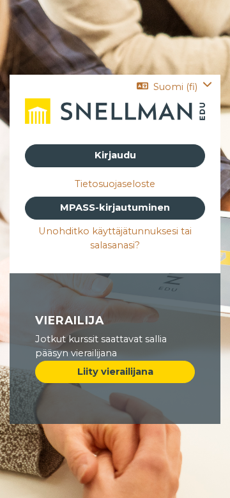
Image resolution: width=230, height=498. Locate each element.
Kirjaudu (115, 155)
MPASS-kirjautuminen (115, 207)
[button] (174, 87)
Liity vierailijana (115, 371)
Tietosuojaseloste (115, 184)
